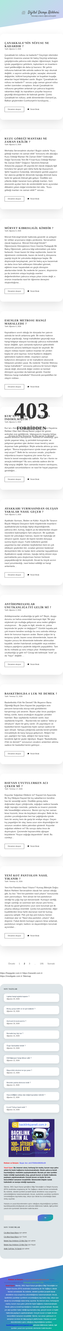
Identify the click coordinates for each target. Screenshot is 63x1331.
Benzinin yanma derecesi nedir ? (19, 1082)
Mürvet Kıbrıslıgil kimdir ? (29, 228)
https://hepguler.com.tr (11, 973)
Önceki (11, 963)
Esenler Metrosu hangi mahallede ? (25, 322)
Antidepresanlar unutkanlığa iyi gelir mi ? (28, 606)
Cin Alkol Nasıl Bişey (11, 1233)
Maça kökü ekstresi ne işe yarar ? (19, 1070)
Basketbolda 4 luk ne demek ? (31, 693)
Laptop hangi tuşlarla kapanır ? (18, 996)
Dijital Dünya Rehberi (43, 12)
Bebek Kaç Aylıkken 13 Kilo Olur (16, 1241)
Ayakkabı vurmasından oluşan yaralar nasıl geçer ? (31, 510)
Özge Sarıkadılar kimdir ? (16, 1046)
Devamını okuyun (16, 110)
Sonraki (51, 963)
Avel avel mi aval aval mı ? (16, 1021)
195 (42, 963)
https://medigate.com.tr (11, 976)
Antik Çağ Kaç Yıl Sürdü (13, 1249)
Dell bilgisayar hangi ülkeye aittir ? (19, 1058)
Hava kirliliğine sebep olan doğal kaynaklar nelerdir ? (26, 1095)
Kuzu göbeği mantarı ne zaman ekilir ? (26, 140)
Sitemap (27, 976)
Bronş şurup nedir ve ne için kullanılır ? (21, 1009)
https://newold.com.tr (32, 973)
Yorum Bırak (34, 109)
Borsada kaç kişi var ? (15, 1033)
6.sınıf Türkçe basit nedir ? (16, 1107)
